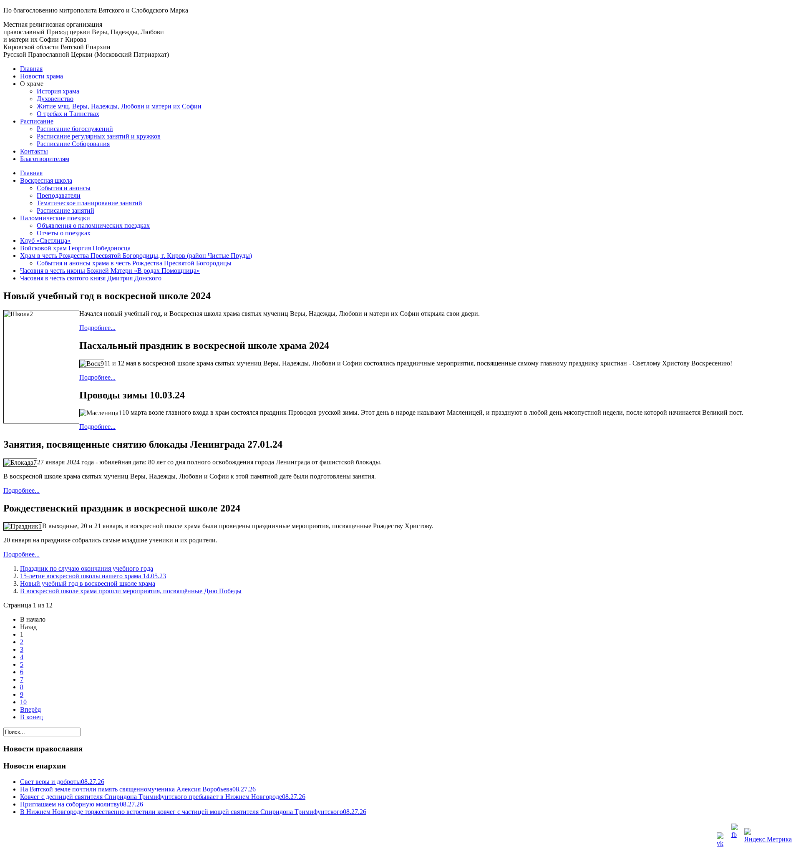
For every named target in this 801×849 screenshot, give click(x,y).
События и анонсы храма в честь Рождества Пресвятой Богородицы (134, 263)
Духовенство (55, 98)
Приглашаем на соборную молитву (81, 804)
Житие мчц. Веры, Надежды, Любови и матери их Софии (119, 106)
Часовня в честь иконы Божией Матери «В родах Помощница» (110, 270)
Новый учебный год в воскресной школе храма (87, 583)
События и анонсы (64, 187)
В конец (31, 717)
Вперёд (30, 709)
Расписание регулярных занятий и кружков (99, 136)
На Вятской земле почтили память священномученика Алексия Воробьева (138, 789)
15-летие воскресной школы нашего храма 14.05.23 (93, 575)
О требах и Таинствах (68, 113)
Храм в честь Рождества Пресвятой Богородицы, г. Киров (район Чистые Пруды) (136, 255)
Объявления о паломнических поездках (93, 225)
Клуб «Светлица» (45, 240)
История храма (58, 91)
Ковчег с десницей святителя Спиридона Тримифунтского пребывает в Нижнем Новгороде (162, 796)
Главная (31, 68)
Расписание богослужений (75, 128)
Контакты (34, 151)
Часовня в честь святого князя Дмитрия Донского (90, 278)
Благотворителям (44, 158)
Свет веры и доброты (62, 781)
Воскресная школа (46, 180)
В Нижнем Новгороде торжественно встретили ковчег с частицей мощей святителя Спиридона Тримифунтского (193, 811)
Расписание (36, 121)
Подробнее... (97, 327)
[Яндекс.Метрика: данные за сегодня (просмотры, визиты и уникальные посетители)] (770, 836)
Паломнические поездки (55, 218)
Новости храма (41, 76)
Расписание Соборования (73, 143)
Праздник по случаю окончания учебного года (86, 568)
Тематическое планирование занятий (89, 203)
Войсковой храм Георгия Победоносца (75, 248)
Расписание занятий (65, 210)
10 (23, 701)
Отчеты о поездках (64, 233)
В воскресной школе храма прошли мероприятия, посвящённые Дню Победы (131, 591)
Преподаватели (59, 195)
